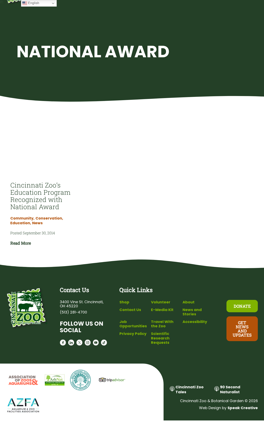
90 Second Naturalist (230, 389)
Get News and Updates (242, 329)
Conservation (49, 218)
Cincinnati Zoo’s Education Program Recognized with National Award (40, 196)
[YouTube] (96, 343)
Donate (242, 306)
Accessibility (195, 321)
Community (22, 218)
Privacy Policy (132, 333)
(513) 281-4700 (73, 312)
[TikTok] (104, 343)
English (33, 3)
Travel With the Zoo (162, 324)
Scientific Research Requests (160, 338)
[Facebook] (63, 343)
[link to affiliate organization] (22, 380)
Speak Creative (242, 407)
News (37, 223)
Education (20, 223)
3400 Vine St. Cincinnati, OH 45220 (82, 304)
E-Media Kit (162, 309)
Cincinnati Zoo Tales (190, 389)
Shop (124, 302)
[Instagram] (88, 343)
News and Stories (192, 312)
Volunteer (160, 302)
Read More (20, 243)
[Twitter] (79, 343)
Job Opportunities (133, 324)
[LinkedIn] (71, 343)
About (188, 302)
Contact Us (130, 309)
